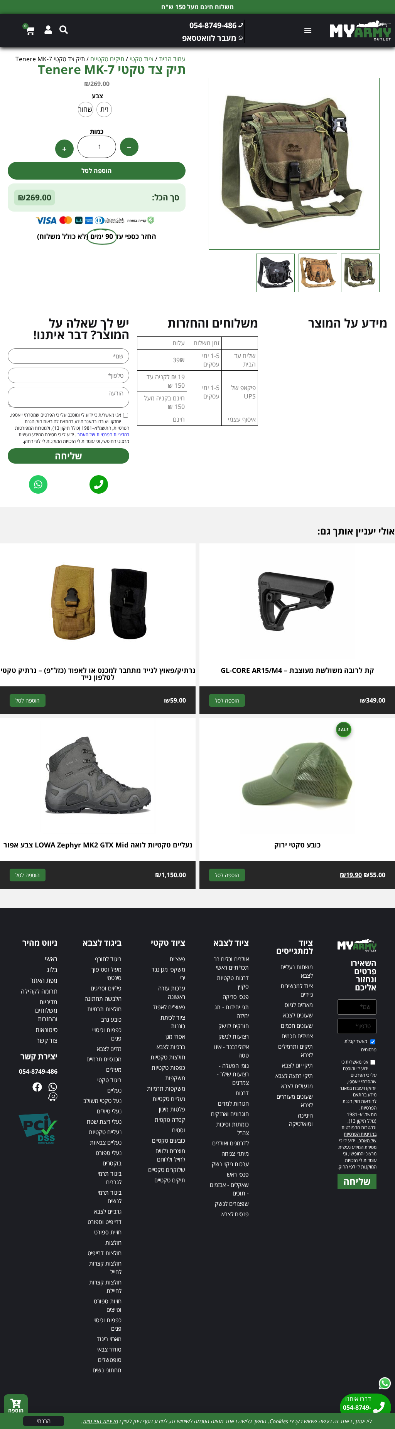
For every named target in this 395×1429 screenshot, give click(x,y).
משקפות (175, 1078)
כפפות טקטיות (168, 1067)
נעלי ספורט (109, 1153)
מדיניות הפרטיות (100, 1421)
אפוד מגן (175, 1036)
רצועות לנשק (233, 1036)
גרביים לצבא (108, 1211)
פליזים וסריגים (106, 988)
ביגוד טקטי (109, 1080)
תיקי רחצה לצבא (294, 1075)
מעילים (114, 1069)
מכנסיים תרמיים (104, 1059)
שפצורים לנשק (232, 1203)
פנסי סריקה (236, 996)
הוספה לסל (96, 170)
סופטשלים (110, 1359)
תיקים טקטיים (107, 59)
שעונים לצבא (298, 1015)
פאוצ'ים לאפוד (169, 1007)
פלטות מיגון (172, 1109)
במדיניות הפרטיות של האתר (102, 434)
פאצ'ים (177, 959)
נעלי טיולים (109, 1111)
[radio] (104, 109)
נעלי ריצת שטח (104, 1121)
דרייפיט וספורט (105, 1222)
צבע (97, 96)
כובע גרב (111, 1019)
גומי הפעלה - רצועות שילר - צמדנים (233, 1074)
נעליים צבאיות (106, 1142)
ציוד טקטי (142, 59)
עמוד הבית (172, 59)
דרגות (242, 1093)
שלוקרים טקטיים (166, 1169)
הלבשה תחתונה (103, 998)
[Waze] (52, 1096)
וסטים (178, 1130)
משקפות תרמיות (166, 1088)
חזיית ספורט (108, 1232)
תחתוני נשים (107, 1370)
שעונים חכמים (297, 1025)
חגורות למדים (233, 1103)
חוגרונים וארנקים (230, 1114)
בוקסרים (112, 1163)
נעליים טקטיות (168, 1099)
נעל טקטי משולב (102, 1101)
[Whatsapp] (52, 1087)
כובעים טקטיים (168, 1140)
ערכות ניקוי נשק (230, 1164)
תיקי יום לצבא (297, 1065)
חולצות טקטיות (167, 1057)
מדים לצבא (109, 1048)
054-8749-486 (38, 1071)
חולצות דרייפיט (105, 1253)
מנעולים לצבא (297, 1086)
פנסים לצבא (235, 1214)
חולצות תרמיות (104, 1009)
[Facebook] (37, 1087)
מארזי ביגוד (109, 1339)
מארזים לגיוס (299, 1005)
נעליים (114, 1090)
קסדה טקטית (170, 1119)
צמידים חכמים (297, 1036)
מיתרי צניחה (235, 1153)
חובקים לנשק (233, 1026)
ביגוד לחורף (108, 959)
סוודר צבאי (109, 1349)
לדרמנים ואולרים (230, 1143)
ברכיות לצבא (171, 1047)
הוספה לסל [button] (227, 700)
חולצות (113, 1242)
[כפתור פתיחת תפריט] (308, 30)
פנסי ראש (238, 1174)
